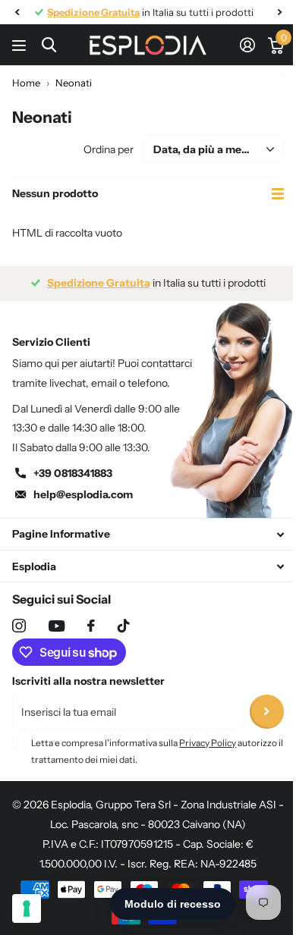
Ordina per (108, 149)
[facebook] (91, 626)
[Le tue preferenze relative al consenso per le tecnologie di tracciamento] (26, 908)
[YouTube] (57, 626)
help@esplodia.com (83, 494)
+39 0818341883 (72, 473)
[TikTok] (124, 625)
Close (148, 534)
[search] (49, 45)
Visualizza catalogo (21, 45)
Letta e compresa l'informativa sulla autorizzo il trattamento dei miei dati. (157, 751)
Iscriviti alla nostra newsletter (88, 681)
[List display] (278, 193)
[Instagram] (19, 625)
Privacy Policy (207, 742)
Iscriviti (267, 712)
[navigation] (16, 12)
